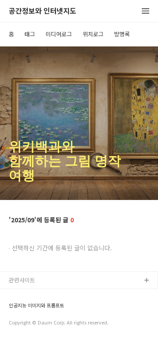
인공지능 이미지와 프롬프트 (36, 305)
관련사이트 (22, 280)
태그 (30, 34)
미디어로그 (59, 34)
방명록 (122, 34)
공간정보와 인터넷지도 (42, 11)
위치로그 (93, 34)
